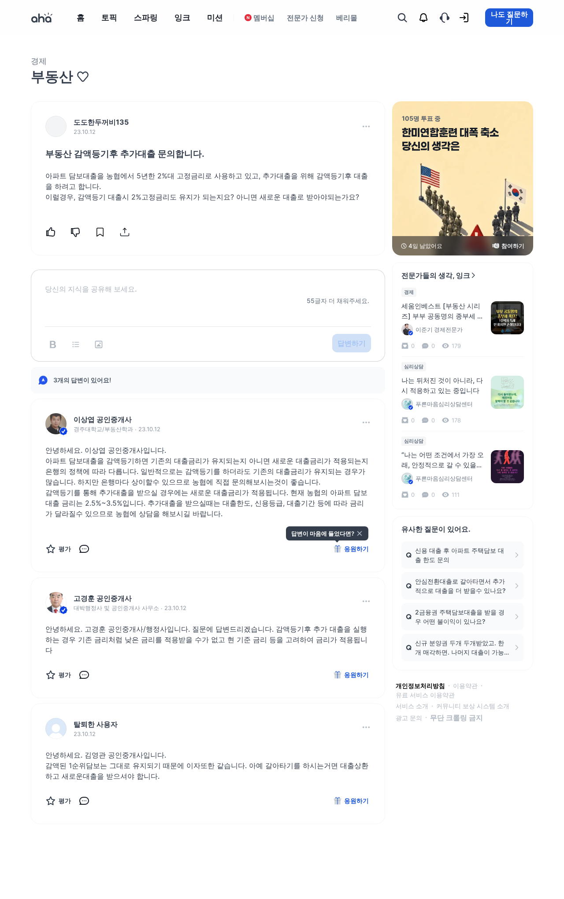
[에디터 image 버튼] (99, 344)
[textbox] (208, 282)
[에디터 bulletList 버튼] (76, 344)
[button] (366, 126)
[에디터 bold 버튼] (53, 344)
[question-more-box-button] (366, 126)
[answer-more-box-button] (366, 422)
